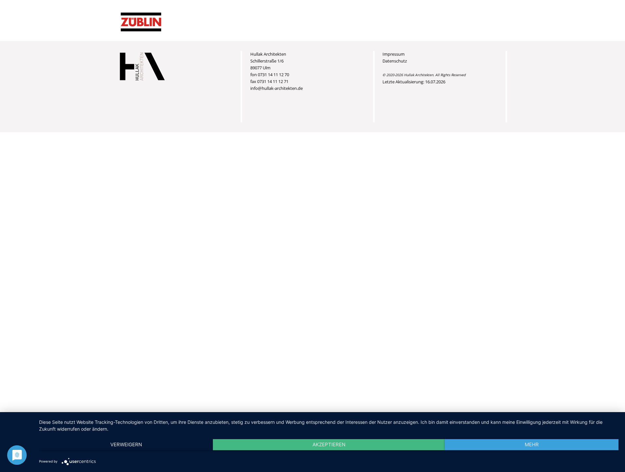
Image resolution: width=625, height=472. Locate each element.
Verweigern (126, 444)
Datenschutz (394, 61)
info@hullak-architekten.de (276, 88)
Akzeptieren (328, 444)
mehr (532, 444)
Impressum (393, 54)
